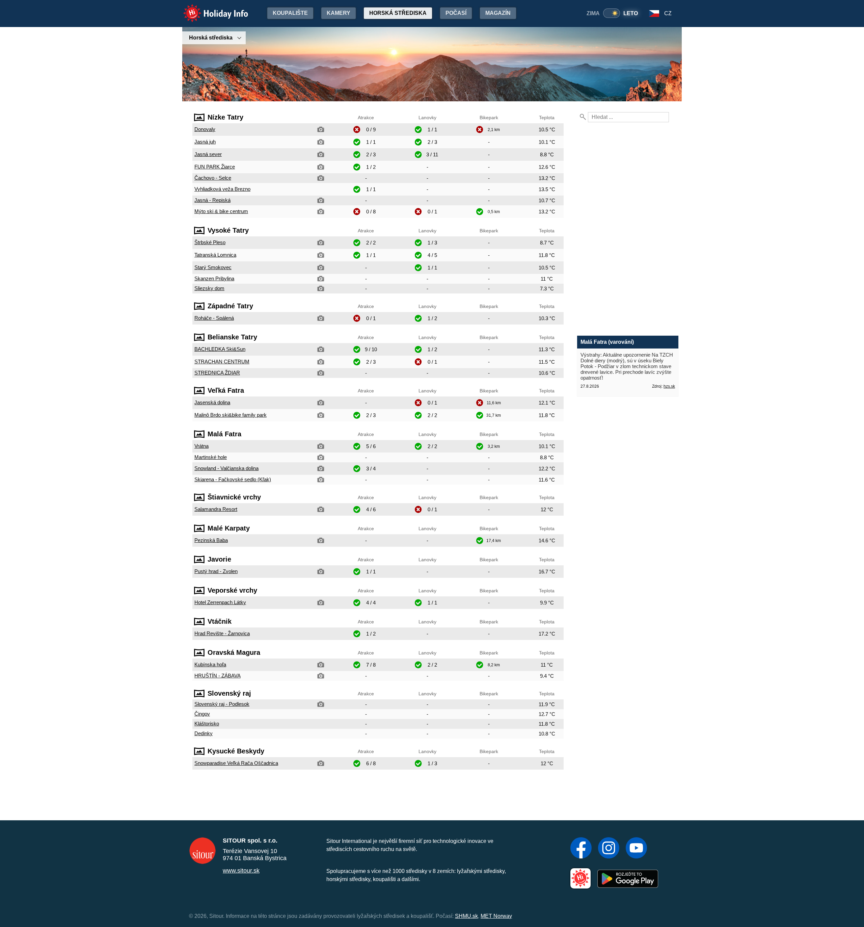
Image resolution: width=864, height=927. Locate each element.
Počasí (456, 13)
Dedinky (203, 733)
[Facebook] (581, 848)
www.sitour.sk (241, 870)
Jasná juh (205, 142)
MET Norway (496, 916)
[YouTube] (636, 848)
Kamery (338, 13)
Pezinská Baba (211, 540)
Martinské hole (210, 457)
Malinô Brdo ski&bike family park (230, 415)
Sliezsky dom (209, 288)
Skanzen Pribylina (214, 278)
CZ (668, 13)
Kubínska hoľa (210, 664)
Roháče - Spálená (214, 318)
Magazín (498, 13)
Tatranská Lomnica (215, 255)
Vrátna (201, 446)
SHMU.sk (466, 916)
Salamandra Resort (215, 509)
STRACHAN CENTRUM (221, 361)
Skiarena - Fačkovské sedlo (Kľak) (232, 479)
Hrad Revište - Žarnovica (222, 633)
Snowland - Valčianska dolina (226, 468)
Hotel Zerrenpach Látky (220, 602)
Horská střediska (398, 13)
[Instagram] (608, 848)
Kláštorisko (206, 723)
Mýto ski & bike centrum (221, 211)
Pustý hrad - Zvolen (216, 571)
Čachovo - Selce (212, 178)
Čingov (202, 714)
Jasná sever (208, 154)
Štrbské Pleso (209, 242)
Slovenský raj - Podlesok (221, 704)
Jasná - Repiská (212, 200)
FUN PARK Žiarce (214, 167)
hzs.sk (669, 386)
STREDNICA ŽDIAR (217, 373)
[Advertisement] (378, 795)
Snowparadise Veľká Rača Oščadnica (236, 763)
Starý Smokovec (213, 267)
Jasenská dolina (212, 402)
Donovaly (204, 129)
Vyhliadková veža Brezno (222, 189)
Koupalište (290, 13)
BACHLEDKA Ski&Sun (219, 349)
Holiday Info (209, 8)
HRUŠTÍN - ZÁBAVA (217, 675)
